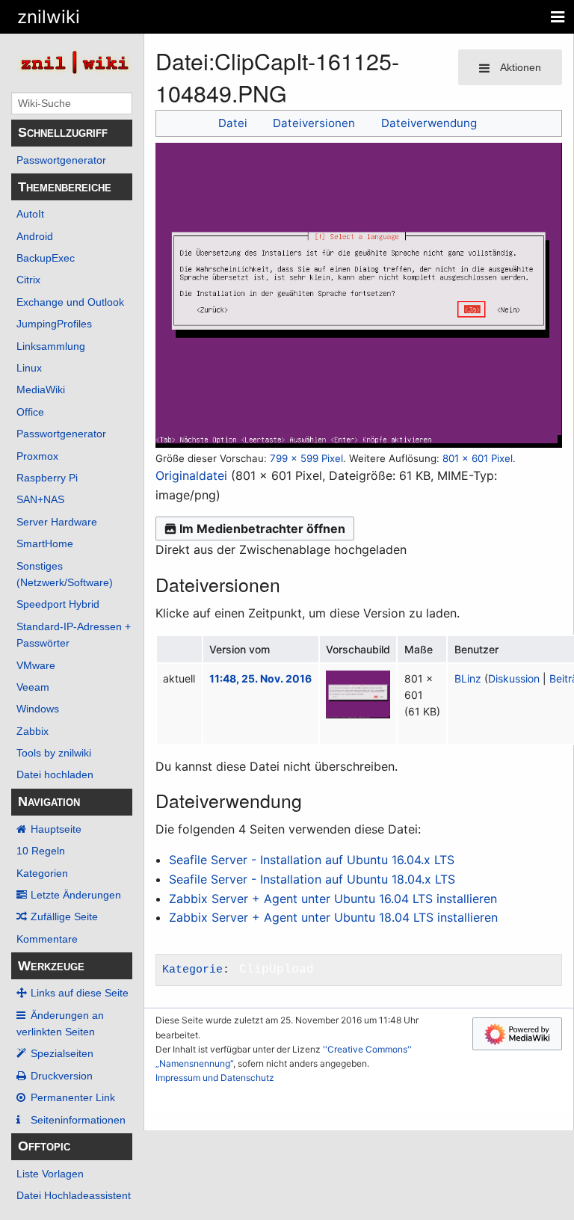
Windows (37, 709)
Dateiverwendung (429, 123)
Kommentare (47, 939)
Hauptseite (56, 829)
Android (34, 236)
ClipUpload (276, 969)
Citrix (28, 280)
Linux (29, 368)
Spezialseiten (62, 1053)
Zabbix (32, 731)
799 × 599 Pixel (306, 458)
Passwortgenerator (61, 160)
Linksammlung (50, 346)
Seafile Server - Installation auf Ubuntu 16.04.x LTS (311, 859)
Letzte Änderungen (76, 895)
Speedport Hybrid (57, 604)
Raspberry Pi (47, 478)
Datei (232, 123)
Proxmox (37, 456)
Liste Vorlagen (50, 1174)
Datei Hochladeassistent (73, 1195)
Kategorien (42, 873)
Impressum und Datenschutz (214, 1077)
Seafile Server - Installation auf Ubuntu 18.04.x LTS (312, 879)
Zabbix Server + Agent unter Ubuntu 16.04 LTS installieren (333, 898)
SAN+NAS (40, 499)
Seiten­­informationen (78, 1120)
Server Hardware (56, 522)
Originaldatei (191, 475)
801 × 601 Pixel (477, 458)
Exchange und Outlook (70, 302)
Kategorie (192, 969)
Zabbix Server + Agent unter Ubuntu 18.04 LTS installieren (333, 917)
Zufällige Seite (64, 916)
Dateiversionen (314, 123)
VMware (35, 665)
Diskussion (514, 678)
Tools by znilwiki (53, 753)
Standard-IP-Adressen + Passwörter (73, 634)
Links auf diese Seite (80, 993)
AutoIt (30, 214)
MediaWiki (40, 389)
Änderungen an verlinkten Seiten (60, 1023)
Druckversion (62, 1076)
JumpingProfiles (54, 324)
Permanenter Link (73, 1097)
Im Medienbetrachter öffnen (262, 528)
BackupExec (45, 258)
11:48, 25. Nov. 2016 (260, 678)
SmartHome (44, 543)
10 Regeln (40, 851)
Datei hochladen (54, 774)
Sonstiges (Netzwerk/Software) (64, 574)
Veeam (32, 687)
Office (30, 412)
